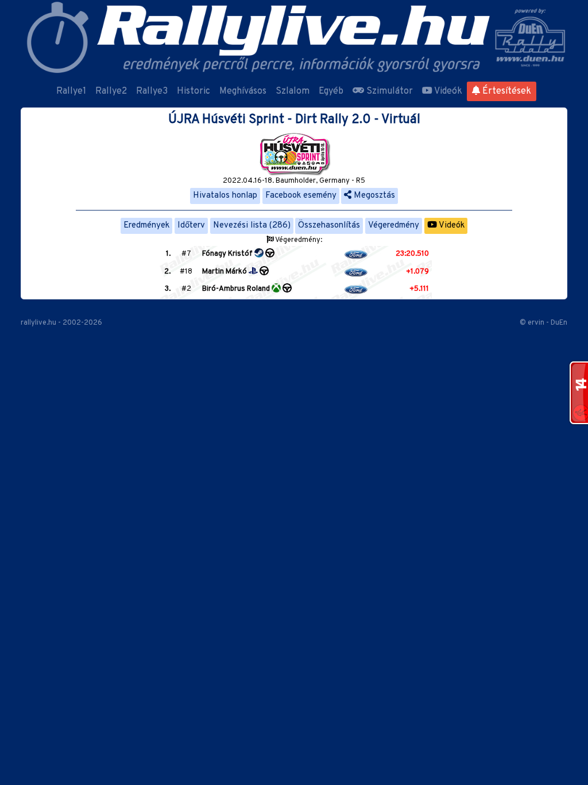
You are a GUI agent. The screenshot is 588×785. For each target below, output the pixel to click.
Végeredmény (393, 225)
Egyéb (331, 91)
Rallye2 (111, 91)
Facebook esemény (300, 195)
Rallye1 (71, 91)
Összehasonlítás (329, 225)
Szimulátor (388, 91)
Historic (193, 91)
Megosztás (373, 195)
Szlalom (293, 91)
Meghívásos (242, 91)
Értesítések (505, 91)
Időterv (191, 225)
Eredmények (146, 225)
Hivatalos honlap (225, 195)
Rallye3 (152, 91)
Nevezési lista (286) (252, 225)
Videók (447, 91)
